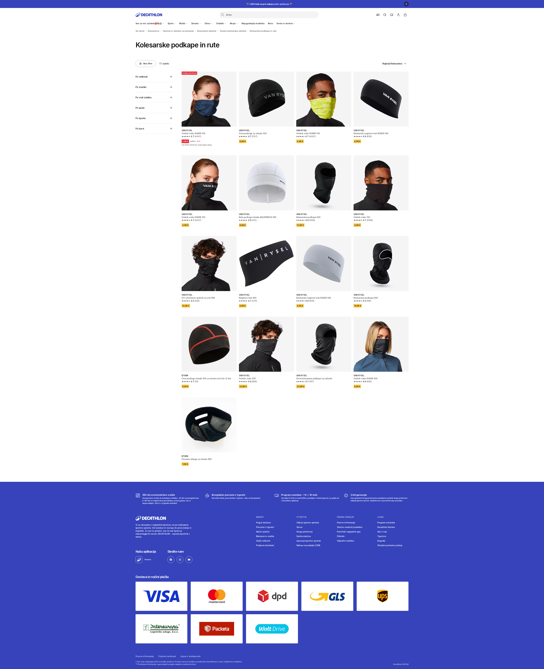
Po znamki (141, 87)
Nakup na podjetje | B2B (308, 545)
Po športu (141, 118)
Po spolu (140, 107)
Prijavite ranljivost (167, 656)
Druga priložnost (305, 531)
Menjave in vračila (265, 536)
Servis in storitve (284, 23)
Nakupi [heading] (260, 517)
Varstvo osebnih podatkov (350, 527)
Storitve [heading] (302, 517)
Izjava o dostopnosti (190, 656)
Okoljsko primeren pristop (389, 545)
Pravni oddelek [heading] (345, 517)
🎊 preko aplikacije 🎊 (269, 4)
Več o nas (382, 531)
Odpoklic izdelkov (345, 541)
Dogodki (381, 541)
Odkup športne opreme (308, 522)
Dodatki (220, 23)
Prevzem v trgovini (265, 527)
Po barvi (140, 128)
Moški (182, 23)
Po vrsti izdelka (143, 97)
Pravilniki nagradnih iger (349, 531)
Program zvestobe (386, 522)
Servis (300, 527)
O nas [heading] (380, 517)
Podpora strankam (265, 545)
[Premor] (406, 4)
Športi (171, 23)
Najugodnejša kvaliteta (253, 23)
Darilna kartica (304, 536)
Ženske (195, 23)
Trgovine (381, 536)
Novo (270, 23)
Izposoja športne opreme (309, 541)
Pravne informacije (346, 522)
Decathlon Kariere (386, 527)
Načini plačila (263, 531)
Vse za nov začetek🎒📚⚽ (149, 23)
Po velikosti (142, 76)
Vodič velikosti (263, 541)
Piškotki (341, 536)
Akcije (233, 23)
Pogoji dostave (263, 522)
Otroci (208, 23)
